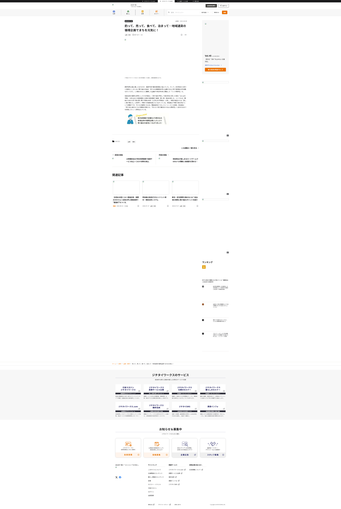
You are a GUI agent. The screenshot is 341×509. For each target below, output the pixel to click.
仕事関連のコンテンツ (155, 473)
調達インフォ (173, 481)
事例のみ (216, 12)
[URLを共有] (185, 35)
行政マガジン (152, 488)
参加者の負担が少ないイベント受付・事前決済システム (154, 198)
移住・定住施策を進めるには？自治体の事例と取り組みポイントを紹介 (185, 198)
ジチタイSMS (173, 484)
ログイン (224, 5)
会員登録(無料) (211, 5)
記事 (119, 364)
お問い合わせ (177, 504)
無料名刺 (197, 1)
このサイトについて (154, 470)
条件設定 (204, 12)
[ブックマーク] (181, 35)
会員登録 (151, 495)
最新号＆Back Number (212, 65)
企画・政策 (126, 364)
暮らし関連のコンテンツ (156, 477)
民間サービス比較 (183, 1)
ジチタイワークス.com (149, 1)
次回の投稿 (163, 155)
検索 (224, 12)
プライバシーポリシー (163, 504)
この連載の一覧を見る (189, 148)
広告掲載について (195, 470)
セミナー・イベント (154, 484)
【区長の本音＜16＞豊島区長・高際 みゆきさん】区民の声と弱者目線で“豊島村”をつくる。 (126, 199)
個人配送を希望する (214, 70)
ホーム (114, 364)
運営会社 (150, 504)
